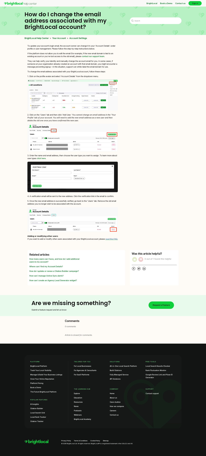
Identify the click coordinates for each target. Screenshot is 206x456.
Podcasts (78, 411)
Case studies (115, 402)
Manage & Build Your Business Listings (46, 375)
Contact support (152, 393)
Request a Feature (161, 305)
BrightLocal (152, 3)
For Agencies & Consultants (85, 370)
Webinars (78, 415)
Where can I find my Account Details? (46, 266)
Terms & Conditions (81, 441)
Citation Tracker (36, 421)
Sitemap (106, 441)
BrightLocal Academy (82, 419)
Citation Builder (36, 408)
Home (112, 393)
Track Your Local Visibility (40, 370)
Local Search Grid (37, 413)
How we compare (117, 406)
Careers (113, 411)
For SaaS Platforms (81, 375)
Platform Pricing (36, 383)
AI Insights (34, 404)
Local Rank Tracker (38, 417)
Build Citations (116, 370)
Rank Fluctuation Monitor (156, 370)
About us (113, 398)
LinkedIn (144, 269)
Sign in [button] (195, 3)
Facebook (134, 269)
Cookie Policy (95, 441)
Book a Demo (166, 3)
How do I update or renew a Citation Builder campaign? (54, 271)
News (76, 406)
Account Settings (78, 38)
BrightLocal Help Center (37, 38)
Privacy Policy (66, 441)
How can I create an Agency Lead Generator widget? (53, 280)
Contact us (180, 3)
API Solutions (115, 379)
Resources (78, 402)
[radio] (134, 259)
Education (78, 398)
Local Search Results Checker (158, 366)
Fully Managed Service (119, 375)
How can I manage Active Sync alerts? (46, 276)
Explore (77, 393)
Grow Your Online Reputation (42, 379)
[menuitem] (20, 5)
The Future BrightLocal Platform (43, 392)
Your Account (59, 38)
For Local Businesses (82, 366)
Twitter (139, 269)
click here (41, 158)
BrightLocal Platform (38, 366)
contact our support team (93, 56)
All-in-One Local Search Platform (123, 366)
